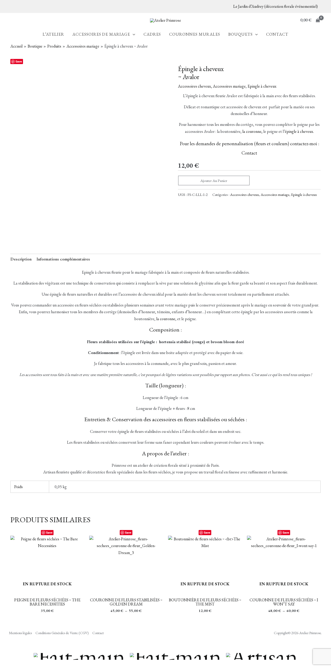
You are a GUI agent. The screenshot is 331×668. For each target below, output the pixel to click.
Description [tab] (21, 259)
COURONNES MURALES (194, 34)
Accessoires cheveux (194, 86)
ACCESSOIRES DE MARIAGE (101, 34)
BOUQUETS (240, 34)
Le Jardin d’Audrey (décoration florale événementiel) (275, 6)
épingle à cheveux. (299, 131)
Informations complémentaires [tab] (63, 259)
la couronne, (252, 131)
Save (19, 61)
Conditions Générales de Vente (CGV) (62, 633)
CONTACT (277, 34)
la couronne (165, 318)
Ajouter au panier (213, 180)
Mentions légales (20, 633)
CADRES (152, 34)
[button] (132, 34)
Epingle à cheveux (261, 86)
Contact (249, 153)
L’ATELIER (53, 34)
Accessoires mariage (229, 86)
